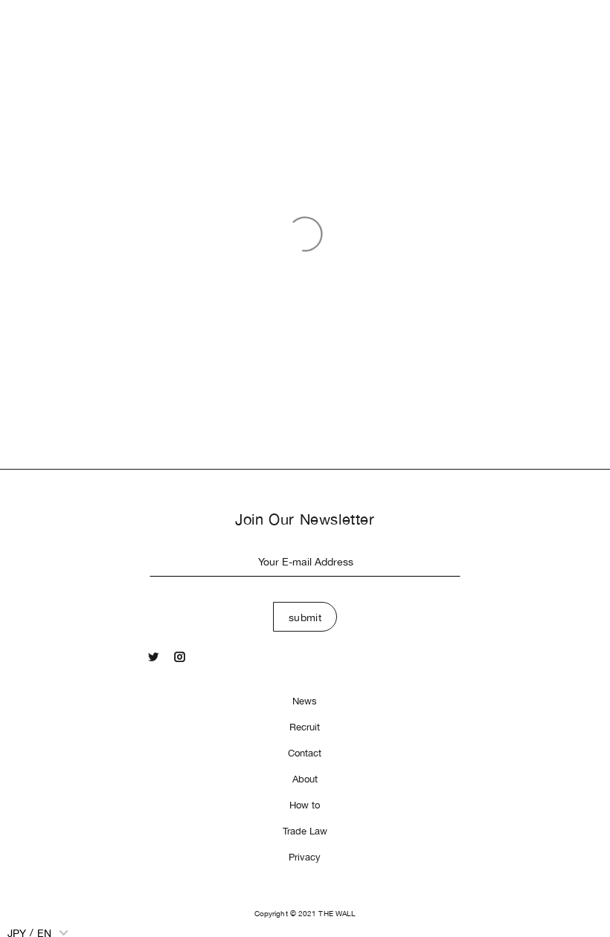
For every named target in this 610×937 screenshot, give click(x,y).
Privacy (305, 857)
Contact (304, 753)
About (305, 779)
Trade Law (305, 831)
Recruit (304, 727)
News (304, 701)
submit (305, 617)
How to (304, 805)
